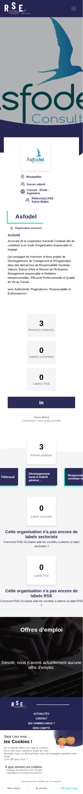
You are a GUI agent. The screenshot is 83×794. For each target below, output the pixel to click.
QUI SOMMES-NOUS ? (41, 723)
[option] (41, 476)
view (41, 476)
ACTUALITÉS (41, 713)
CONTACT (41, 718)
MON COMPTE (41, 728)
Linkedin (41, 402)
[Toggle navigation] (73, 8)
